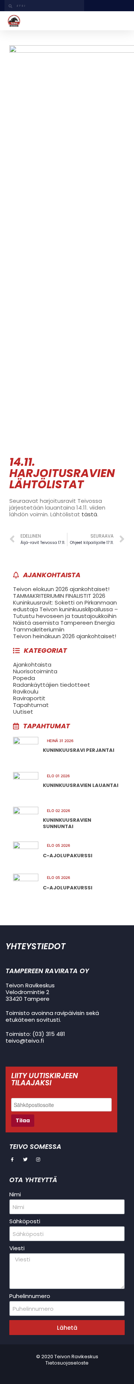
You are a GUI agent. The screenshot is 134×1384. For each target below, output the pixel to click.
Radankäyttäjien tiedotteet (51, 685)
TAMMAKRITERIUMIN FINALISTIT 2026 (59, 596)
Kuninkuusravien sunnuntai (67, 823)
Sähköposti (24, 1221)
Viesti (17, 1248)
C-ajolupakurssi (67, 855)
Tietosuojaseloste (67, 1362)
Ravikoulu (25, 691)
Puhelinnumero (29, 1296)
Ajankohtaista (32, 664)
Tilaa (23, 1120)
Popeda (24, 678)
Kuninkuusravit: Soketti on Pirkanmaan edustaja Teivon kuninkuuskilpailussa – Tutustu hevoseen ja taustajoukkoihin (65, 609)
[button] (121, 20)
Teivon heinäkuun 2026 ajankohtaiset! (64, 636)
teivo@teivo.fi (25, 1041)
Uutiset (23, 712)
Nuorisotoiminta (35, 671)
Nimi (15, 1194)
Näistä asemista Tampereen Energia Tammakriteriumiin (64, 626)
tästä (89, 514)
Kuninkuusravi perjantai (78, 750)
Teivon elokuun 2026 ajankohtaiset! (61, 589)
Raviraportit (29, 698)
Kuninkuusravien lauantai (80, 785)
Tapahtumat (31, 705)
